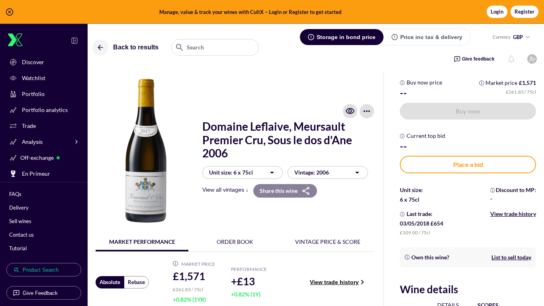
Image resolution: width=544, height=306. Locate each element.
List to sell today (511, 257)
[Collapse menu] (74, 40)
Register (524, 11)
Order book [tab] (235, 241)
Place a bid (468, 164)
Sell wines (20, 221)
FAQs (15, 194)
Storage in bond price (346, 37)
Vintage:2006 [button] (311, 172)
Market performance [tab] (142, 241)
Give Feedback (40, 293)
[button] (272, 12)
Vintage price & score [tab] (327, 241)
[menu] (367, 111)
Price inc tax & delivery (431, 37)
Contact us (21, 234)
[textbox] (215, 47)
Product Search (41, 270)
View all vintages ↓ (225, 189)
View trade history (334, 282)
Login (497, 11)
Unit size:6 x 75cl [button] (231, 172)
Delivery (19, 207)
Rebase (136, 282)
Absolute (110, 282)
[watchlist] (350, 111)
